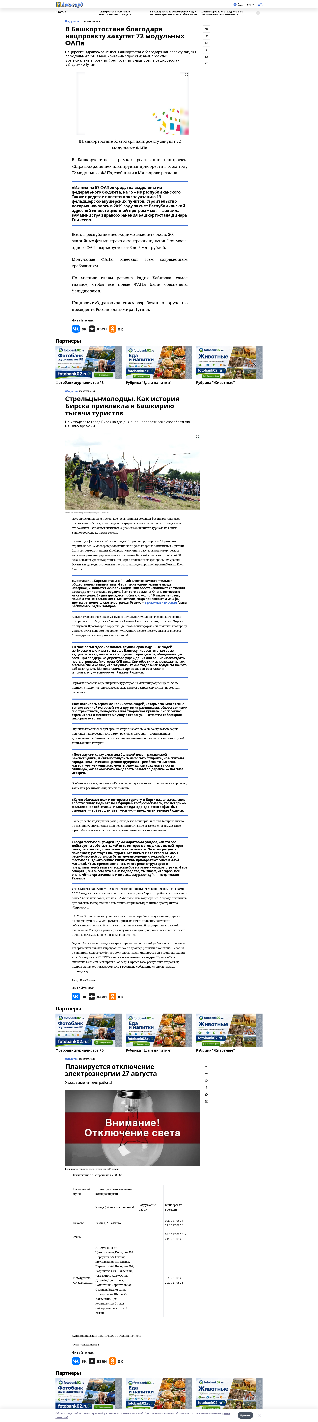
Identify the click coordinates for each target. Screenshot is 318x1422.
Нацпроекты (72, 21)
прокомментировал (161, 602)
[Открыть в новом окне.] (79, 329)
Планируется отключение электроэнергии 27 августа (115, 13)
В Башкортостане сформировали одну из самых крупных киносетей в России (173, 13)
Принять (245, 1415)
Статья (60, 12)
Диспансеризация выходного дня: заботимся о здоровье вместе (222, 13)
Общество (71, 1059)
